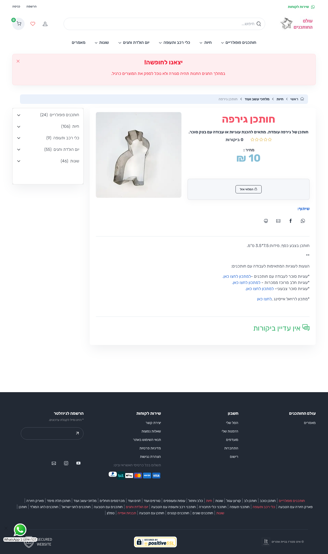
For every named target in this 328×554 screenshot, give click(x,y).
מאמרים (310, 423)
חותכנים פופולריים (292, 501)
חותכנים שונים (202, 513)
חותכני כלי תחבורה (213, 507)
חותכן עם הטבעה (151, 513)
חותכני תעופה (240, 507)
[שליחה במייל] (54, 463)
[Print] (267, 221)
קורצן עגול (233, 501)
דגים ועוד (134, 501)
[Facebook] (292, 221)
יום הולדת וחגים (137, 507)
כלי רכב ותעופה (264, 507)
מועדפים (232, 440)
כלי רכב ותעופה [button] (176, 42)
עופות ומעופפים (174, 501)
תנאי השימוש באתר (147, 440)
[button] (48, 115)
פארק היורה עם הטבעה (295, 507)
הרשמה (31, 6)
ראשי (294, 99)
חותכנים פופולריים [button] (240, 42)
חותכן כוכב (268, 501)
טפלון (111, 513)
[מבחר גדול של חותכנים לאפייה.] (297, 24)
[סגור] (18, 61)
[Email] (280, 221)
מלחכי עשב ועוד (257, 99)
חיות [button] (208, 42)
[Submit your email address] (77, 433)
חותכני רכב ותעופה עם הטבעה (173, 507)
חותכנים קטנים (178, 513)
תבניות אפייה (127, 513)
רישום (234, 456)
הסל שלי (232, 423)
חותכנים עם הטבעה (108, 507)
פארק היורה (35, 501)
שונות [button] (104, 42)
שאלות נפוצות (151, 431)
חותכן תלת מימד (58, 501)
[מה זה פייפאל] (113, 475)
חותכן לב (250, 501)
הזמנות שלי (230, 431)
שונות (219, 501)
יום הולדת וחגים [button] (136, 42)
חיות (279, 99)
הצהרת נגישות (150, 456)
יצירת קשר (153, 423)
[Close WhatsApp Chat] (6, 528)
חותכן (23, 507)
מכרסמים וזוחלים (112, 501)
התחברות (231, 448)
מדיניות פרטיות (150, 448)
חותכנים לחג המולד (44, 507)
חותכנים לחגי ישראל (76, 507)
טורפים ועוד (152, 501)
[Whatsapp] (304, 221)
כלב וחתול (195, 501)
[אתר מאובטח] (39, 541)
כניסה (16, 6)
